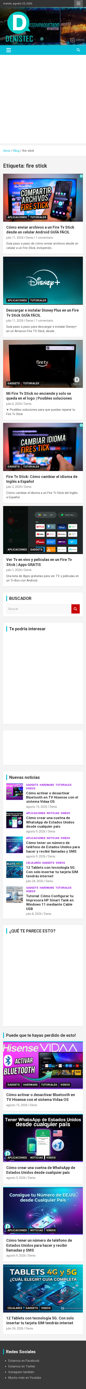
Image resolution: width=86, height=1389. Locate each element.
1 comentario (44, 237)
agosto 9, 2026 (36, 831)
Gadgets (14, 383)
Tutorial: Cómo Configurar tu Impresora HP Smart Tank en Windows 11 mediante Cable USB (50, 902)
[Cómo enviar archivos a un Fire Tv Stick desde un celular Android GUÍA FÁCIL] (43, 197)
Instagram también (21, 1372)
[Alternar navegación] (8, 50)
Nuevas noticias (24, 777)
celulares (33, 862)
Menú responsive (78, 3)
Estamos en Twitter (21, 1366)
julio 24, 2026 (34, 881)
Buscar (75, 609)
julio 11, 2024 (14, 237)
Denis (29, 237)
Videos (30, 788)
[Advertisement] (43, 100)
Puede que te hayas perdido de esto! (41, 1035)
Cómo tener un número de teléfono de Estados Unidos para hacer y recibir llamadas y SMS (53, 847)
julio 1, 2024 (14, 570)
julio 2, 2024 (14, 486)
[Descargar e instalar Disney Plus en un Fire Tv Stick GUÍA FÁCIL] (43, 281)
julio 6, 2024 (14, 403)
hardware (47, 784)
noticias (53, 813)
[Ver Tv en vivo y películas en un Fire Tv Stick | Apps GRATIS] (43, 530)
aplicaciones (17, 217)
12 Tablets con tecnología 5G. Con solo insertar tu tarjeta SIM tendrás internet (52, 871)
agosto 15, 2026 (36, 806)
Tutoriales (38, 217)
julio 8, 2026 (34, 913)
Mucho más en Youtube (24, 1378)
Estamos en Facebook (23, 1361)
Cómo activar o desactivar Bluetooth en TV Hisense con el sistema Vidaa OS (52, 797)
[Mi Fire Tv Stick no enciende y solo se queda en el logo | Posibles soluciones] (43, 364)
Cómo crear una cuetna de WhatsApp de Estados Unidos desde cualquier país (50, 822)
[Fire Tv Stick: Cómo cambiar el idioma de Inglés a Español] (43, 447)
